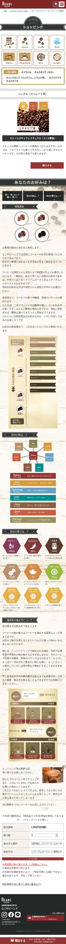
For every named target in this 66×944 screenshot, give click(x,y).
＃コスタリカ (12, 81)
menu (61, 4)
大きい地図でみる (58, 913)
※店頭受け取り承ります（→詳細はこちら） (25, 864)
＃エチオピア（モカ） (44, 72)
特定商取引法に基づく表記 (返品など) (21, 884)
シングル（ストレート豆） (19, 11)
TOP (5, 11)
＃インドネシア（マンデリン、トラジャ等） (26, 77)
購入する (47, 165)
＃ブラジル (26, 72)
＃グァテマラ (55, 77)
